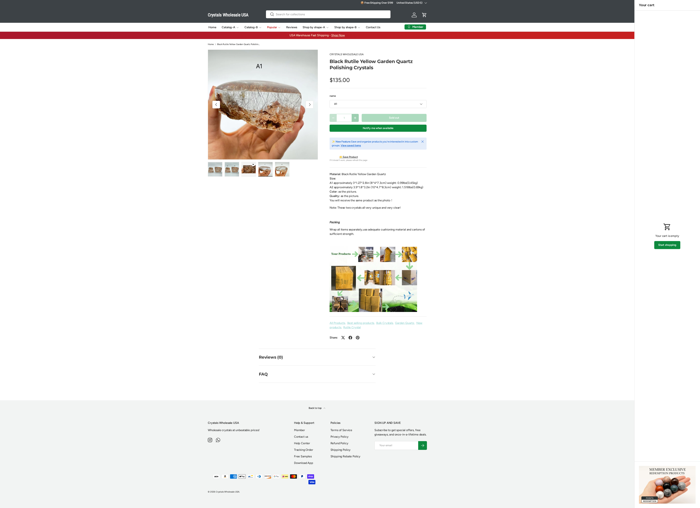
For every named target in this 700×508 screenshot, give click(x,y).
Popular (272, 27)
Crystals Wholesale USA (227, 492)
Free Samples (303, 456)
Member (299, 430)
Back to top (315, 408)
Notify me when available (378, 128)
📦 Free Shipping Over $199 (377, 2)
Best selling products (360, 323)
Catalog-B (251, 27)
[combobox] (328, 14)
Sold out (394, 117)
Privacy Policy (339, 436)
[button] (424, 15)
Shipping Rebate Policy (345, 456)
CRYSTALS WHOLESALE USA (346, 54)
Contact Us (373, 27)
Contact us (301, 436)
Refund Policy (339, 443)
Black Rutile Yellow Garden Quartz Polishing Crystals (239, 44)
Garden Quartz (404, 323)
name (333, 95)
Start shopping (667, 245)
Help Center (302, 443)
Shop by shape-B (345, 27)
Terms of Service (341, 430)
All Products (337, 323)
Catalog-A (228, 27)
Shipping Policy (340, 450)
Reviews (291, 27)
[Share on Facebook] (350, 337)
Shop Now (338, 35)
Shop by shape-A (314, 27)
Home (212, 27)
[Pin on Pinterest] (357, 337)
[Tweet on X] (343, 337)
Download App (303, 463)
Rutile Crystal (352, 327)
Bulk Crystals (384, 323)
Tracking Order (303, 450)
